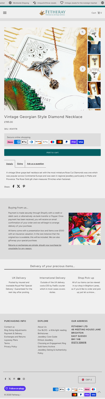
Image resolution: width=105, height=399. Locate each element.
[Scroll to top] (99, 392)
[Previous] (9, 69)
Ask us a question (35, 163)
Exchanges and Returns (15, 336)
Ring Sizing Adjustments (15, 330)
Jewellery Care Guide (47, 336)
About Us (42, 327)
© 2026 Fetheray (12, 395)
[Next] (83, 69)
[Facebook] (5, 379)
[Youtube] (18, 379)
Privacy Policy (10, 346)
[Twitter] (9, 379)
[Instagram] (23, 379)
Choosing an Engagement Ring (52, 343)
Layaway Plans (11, 340)
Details (9, 164)
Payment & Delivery (13, 333)
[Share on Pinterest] (24, 187)
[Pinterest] (14, 379)
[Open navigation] (20, 12)
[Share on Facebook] (13, 187)
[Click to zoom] (83, 32)
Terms (7, 343)
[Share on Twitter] (18, 187)
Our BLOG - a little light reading (52, 330)
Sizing (20, 163)
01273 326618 (79, 342)
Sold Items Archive (46, 346)
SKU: (6, 129)
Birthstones (43, 333)
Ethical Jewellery (45, 340)
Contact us (9, 327)
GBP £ (89, 379)
